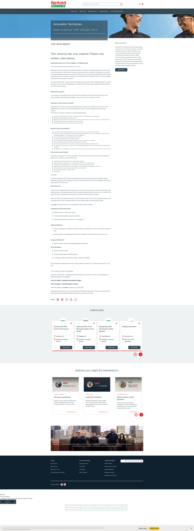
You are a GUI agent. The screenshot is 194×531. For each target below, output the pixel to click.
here (55, 204)
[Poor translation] (11, 502)
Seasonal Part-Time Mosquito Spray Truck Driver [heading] (85, 329)
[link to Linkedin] (62, 484)
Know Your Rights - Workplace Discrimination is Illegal (66, 280)
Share (53, 299)
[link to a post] (65, 384)
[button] (140, 354)
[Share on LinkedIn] (57, 299)
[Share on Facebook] (62, 299)
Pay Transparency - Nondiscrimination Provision (64, 284)
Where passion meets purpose (125, 398)
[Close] (191, 528)
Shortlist (71, 323)
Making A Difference (59, 394)
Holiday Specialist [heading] (129, 327)
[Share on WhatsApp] (75, 299)
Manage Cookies (143, 528)
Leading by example (93, 397)
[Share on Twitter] (66, 299)
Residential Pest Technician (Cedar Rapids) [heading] (106, 329)
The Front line (89, 394)
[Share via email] (71, 299)
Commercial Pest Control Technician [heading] (61, 328)
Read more (121, 69)
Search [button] (121, 4)
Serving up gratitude (62, 397)
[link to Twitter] (65, 484)
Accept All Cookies (154, 528)
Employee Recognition (122, 394)
